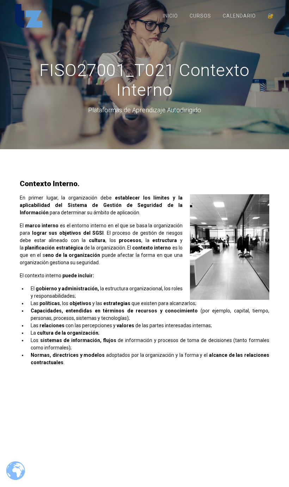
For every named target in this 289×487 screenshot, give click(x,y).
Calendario (239, 16)
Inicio (170, 16)
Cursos (200, 16)
